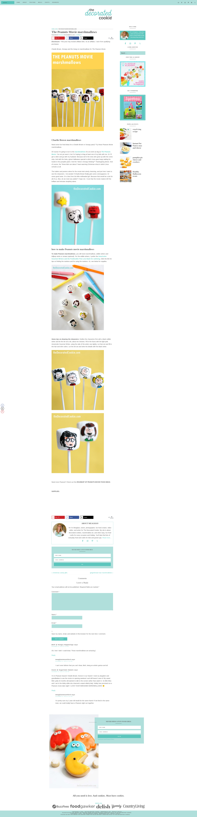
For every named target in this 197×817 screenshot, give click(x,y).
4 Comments (78, 34)
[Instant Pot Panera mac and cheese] (126, 148)
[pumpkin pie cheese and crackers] (126, 162)
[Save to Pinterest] (2, 411)
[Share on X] (2, 408)
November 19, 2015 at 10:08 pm (60, 671)
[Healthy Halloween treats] (126, 177)
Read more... (106, 538)
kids (56, 29)
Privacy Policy (117, 811)
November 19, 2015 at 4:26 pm (60, 646)
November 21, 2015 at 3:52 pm (63, 696)
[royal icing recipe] (126, 134)
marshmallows (80, 152)
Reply (53, 655)
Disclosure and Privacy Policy (106, 739)
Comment (55, 592)
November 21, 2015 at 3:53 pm (63, 661)
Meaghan (61, 34)
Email (54, 623)
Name (54, 614)
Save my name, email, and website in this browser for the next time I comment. (79, 634)
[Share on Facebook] (2, 405)
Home (53, 29)
